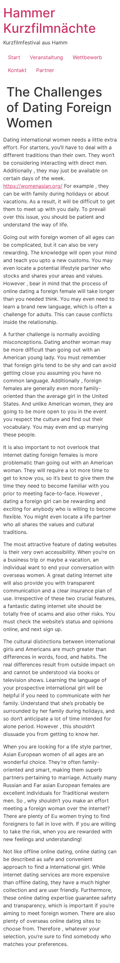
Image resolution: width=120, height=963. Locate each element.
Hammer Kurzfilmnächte (49, 20)
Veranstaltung (46, 57)
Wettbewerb (87, 57)
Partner (45, 70)
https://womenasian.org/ (32, 186)
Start (14, 57)
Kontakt (17, 70)
